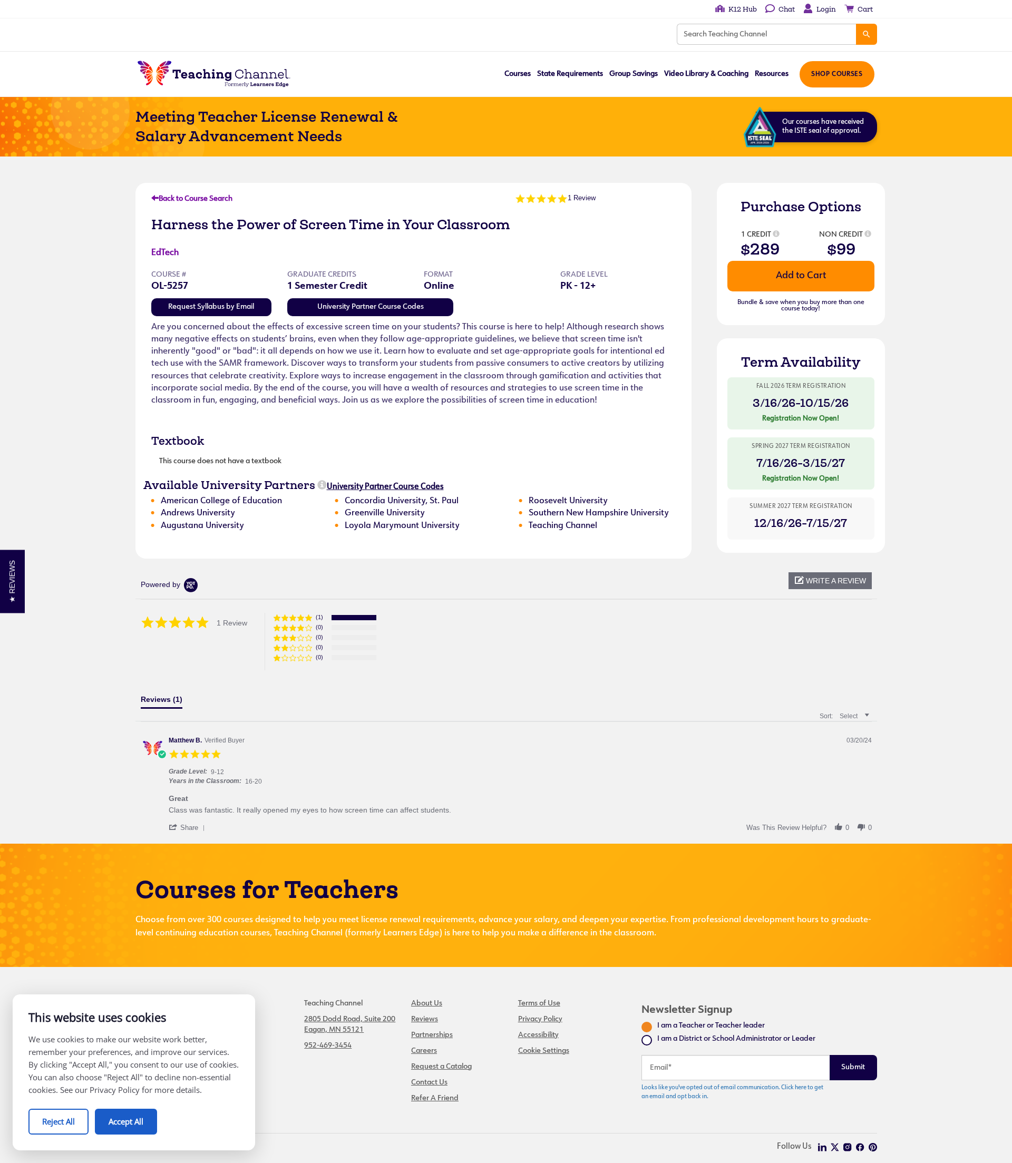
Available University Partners (229, 484)
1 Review (582, 198)
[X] (835, 1147)
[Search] (866, 34)
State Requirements (570, 74)
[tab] (161, 702)
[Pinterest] (873, 1147)
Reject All (58, 1121)
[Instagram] (847, 1147)
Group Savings (633, 74)
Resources (772, 74)
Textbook (177, 440)
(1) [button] (319, 617)
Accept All (126, 1121)
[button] (830, 580)
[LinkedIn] (822, 1147)
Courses (517, 74)
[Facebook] (860, 1147)
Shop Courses (836, 74)
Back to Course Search (195, 199)
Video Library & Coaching (706, 74)
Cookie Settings (543, 1051)
